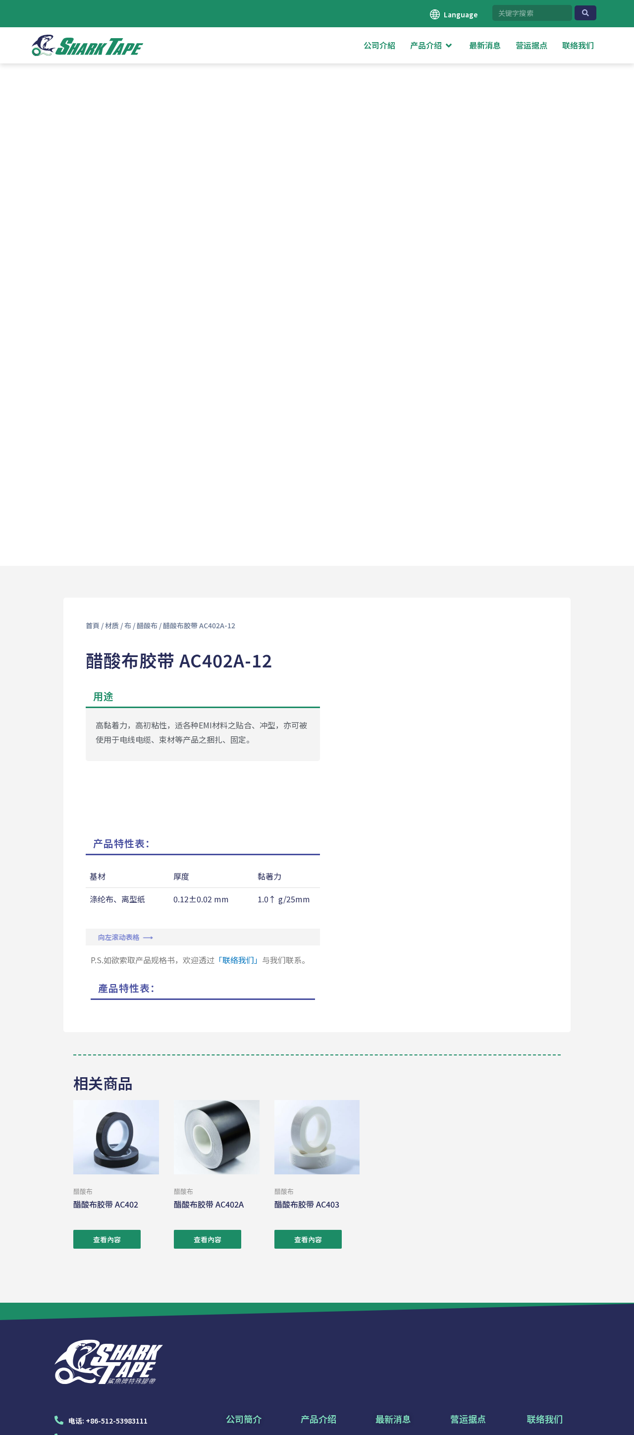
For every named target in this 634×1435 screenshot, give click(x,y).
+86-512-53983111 (117, 1421)
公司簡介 (244, 1418)
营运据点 (468, 1418)
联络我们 (545, 1418)
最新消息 (393, 1418)
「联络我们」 (238, 960)
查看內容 (107, 1239)
